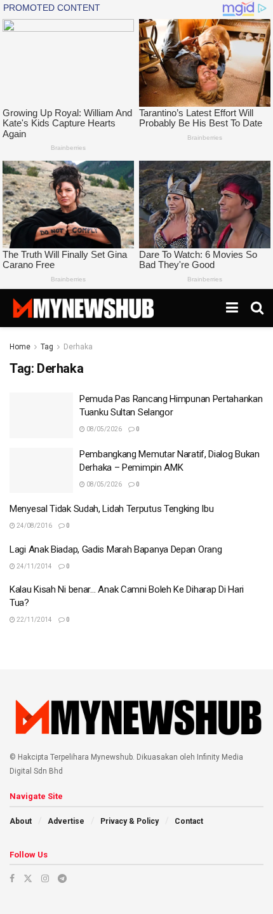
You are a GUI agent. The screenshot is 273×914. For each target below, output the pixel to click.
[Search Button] (257, 308)
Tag (47, 346)
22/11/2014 (33, 619)
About (21, 821)
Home (20, 346)
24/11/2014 (33, 566)
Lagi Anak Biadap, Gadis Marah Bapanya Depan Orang (116, 549)
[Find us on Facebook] (12, 878)
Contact (189, 821)
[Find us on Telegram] (62, 878)
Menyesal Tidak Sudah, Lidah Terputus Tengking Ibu (111, 508)
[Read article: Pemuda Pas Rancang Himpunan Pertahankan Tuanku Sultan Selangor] (41, 415)
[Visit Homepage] (83, 308)
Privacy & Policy (129, 821)
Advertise (66, 821)
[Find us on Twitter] (27, 878)
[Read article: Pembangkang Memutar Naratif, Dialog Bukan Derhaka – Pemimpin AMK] (41, 471)
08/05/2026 (103, 429)
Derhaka (78, 346)
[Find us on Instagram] (45, 878)
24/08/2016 (33, 525)
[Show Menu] (232, 308)
